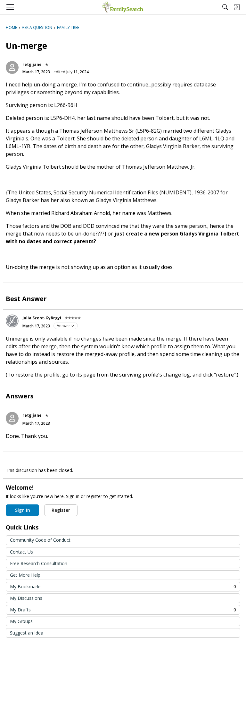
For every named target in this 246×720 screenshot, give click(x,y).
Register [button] (61, 510)
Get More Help (25, 575)
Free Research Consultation (38, 563)
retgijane (32, 64)
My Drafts (123, 610)
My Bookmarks (123, 586)
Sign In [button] (22, 510)
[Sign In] (236, 7)
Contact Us (21, 552)
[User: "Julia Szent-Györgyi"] (12, 321)
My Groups (21, 621)
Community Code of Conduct (40, 540)
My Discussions (26, 598)
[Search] (225, 7)
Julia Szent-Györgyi (41, 318)
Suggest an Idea (26, 633)
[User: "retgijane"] (12, 67)
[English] (122, 7)
